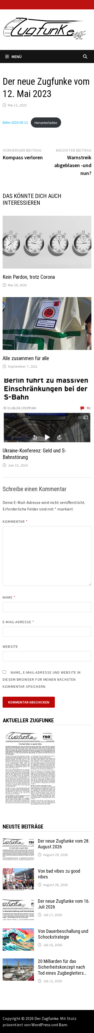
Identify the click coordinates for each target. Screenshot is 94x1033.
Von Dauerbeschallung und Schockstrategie (63, 934)
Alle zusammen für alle (26, 358)
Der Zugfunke (46, 1018)
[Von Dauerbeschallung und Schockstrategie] (18, 932)
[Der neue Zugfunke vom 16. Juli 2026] (18, 902)
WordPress (41, 1024)
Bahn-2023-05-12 (15, 122)
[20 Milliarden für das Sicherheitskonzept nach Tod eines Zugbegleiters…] (18, 962)
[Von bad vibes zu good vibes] (18, 872)
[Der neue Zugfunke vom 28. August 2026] (18, 842)
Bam (63, 1024)
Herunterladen (45, 122)
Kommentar (15, 521)
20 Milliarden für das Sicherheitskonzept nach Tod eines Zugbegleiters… (62, 967)
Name (9, 597)
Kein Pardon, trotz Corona (29, 277)
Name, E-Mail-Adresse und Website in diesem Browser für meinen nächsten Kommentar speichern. (42, 679)
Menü (16, 56)
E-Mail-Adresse (18, 622)
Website (10, 646)
